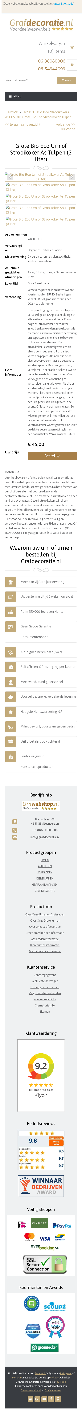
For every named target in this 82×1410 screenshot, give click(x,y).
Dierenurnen (44, 878)
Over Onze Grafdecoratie (45, 926)
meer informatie (63, 3)
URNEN (28, 112)
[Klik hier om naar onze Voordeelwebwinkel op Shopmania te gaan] (33, 1337)
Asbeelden (45, 866)
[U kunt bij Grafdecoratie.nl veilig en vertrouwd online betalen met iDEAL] (22, 1227)
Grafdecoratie (45, 890)
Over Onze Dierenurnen (44, 920)
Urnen (45, 860)
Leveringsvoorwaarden (45, 987)
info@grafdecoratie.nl (44, 837)
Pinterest (17, 1377)
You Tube (60, 1382)
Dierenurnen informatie (44, 945)
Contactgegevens (45, 975)
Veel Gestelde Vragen (45, 981)
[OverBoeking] (45, 1249)
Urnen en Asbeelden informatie (45, 933)
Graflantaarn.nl (53, 1390)
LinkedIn (54, 1377)
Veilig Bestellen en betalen (45, 993)
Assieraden (44, 872)
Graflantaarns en (45, 884)
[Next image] (72, 177)
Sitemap (45, 1011)
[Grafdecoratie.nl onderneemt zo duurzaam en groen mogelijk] (45, 1351)
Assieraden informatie (45, 939)
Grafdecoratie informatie (45, 951)
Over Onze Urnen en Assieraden (44, 914)
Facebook (40, 1373)
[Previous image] (10, 177)
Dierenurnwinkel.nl (31, 1390)
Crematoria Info (45, 1005)
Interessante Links (45, 999)
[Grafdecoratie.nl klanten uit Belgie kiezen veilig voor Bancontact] (60, 1239)
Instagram (66, 1373)
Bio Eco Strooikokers (53, 112)
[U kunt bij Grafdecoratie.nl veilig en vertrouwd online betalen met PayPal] (61, 1227)
